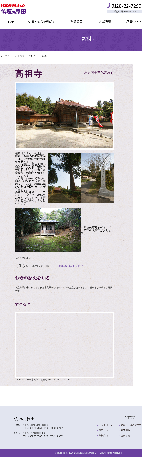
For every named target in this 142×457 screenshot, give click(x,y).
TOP (11, 21)
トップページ (7, 56)
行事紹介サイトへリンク (71, 266)
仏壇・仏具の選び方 (41, 21)
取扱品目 (76, 21)
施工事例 (125, 430)
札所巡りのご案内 (27, 56)
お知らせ (125, 435)
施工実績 (105, 21)
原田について (105, 430)
